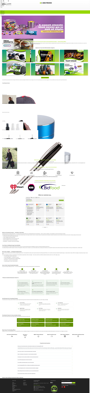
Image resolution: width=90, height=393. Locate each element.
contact (1, 7)
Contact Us (24, 382)
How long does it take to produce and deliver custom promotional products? (45, 356)
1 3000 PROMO (46, 3)
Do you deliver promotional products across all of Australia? (45, 362)
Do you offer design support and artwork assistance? (45, 359)
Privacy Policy (25, 384)
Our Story (13, 387)
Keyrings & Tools (2, 12)
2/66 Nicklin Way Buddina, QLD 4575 (39, 386)
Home (1, 0)
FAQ (12, 384)
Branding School (14, 385)
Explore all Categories (45, 77)
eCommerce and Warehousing (16, 389)
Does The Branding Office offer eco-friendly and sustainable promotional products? (45, 365)
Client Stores (14, 383)
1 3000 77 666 (36, 388)
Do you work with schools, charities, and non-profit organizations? (45, 373)
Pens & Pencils (2, 14)
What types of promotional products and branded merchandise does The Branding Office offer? (45, 346)
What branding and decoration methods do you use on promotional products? (45, 370)
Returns (24, 383)
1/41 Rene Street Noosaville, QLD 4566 (40, 387)
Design (13, 388)
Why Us (13, 386)
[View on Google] (37, 204)
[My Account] (87, 0)
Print (1, 15)
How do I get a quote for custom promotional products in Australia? (45, 351)
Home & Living (2, 11)
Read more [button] (47, 209)
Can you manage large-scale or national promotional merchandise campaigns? (45, 368)
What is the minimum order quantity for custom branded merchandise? (45, 354)
